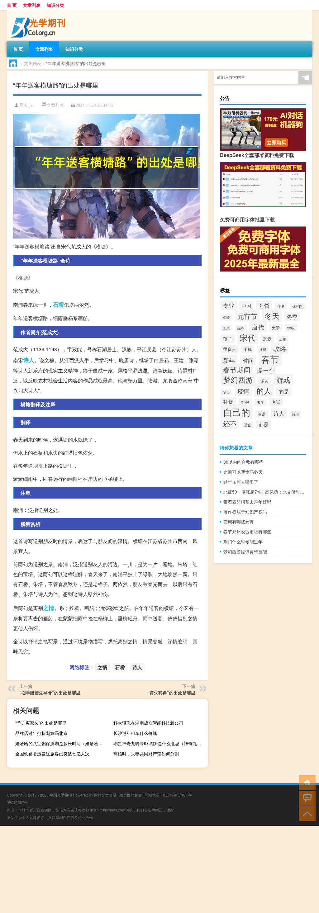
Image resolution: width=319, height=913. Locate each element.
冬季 (292, 316)
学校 (291, 328)
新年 (229, 360)
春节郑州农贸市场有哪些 (247, 531)
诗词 (295, 414)
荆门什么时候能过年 (243, 541)
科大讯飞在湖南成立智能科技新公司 (148, 723)
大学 (276, 328)
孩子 (227, 338)
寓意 (267, 339)
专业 (228, 305)
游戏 (283, 380)
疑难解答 (169, 794)
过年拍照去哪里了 (240, 482)
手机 (248, 349)
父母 (226, 392)
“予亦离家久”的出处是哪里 (40, 723)
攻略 (280, 348)
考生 (260, 402)
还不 (230, 423)
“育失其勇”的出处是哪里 (171, 692)
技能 (262, 349)
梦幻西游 (238, 379)
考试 (276, 402)
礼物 (228, 401)
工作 (282, 339)
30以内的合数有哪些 (243, 462)
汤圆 (264, 381)
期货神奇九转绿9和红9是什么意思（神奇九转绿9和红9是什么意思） (159, 743)
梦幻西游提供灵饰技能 (245, 551)
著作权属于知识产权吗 (245, 512)
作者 (281, 306)
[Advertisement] (159, 869)
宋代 (247, 337)
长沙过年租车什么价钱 (135, 733)
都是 (264, 424)
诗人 (28, 360)
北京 (226, 328)
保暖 (226, 317)
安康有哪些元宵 (238, 521)
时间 (248, 360)
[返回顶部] (306, 813)
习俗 (264, 305)
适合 (247, 425)
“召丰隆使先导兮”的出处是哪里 (49, 692)
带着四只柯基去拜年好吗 (247, 502)
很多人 (229, 349)
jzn (32, 105)
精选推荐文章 (130, 794)
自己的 (236, 411)
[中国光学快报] (39, 12)
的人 (264, 390)
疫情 (243, 391)
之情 (48, 608)
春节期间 (236, 369)
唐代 (258, 326)
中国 (246, 305)
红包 (245, 402)
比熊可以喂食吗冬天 (243, 472)
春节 (270, 358)
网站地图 (152, 794)
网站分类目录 (105, 794)
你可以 (297, 306)
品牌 (240, 328)
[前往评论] (306, 798)
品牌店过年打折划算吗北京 (41, 733)
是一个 (266, 370)
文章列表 (31, 5)
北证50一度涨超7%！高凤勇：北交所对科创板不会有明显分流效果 (264, 492)
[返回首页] (306, 782)
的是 (284, 391)
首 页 (12, 5)
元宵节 (247, 316)
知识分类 (55, 5)
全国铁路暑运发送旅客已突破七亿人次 (52, 753)
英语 (262, 414)
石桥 (58, 304)
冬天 (271, 315)
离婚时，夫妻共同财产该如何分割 (146, 753)
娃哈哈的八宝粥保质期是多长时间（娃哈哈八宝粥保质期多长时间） (61, 743)
